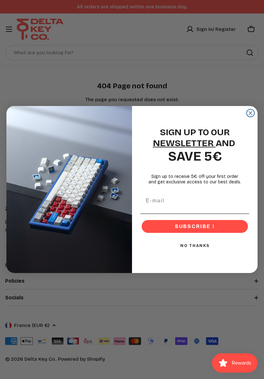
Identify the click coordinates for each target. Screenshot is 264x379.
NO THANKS (195, 245)
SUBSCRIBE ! (195, 226)
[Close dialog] (250, 113)
